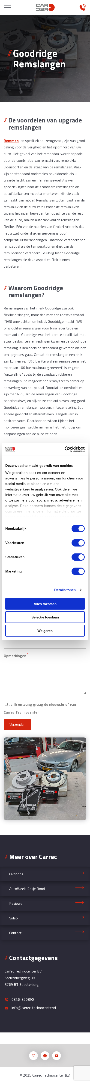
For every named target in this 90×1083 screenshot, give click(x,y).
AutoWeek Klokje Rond (27, 888)
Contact (15, 933)
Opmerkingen (16, 655)
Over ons (16, 874)
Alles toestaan (45, 604)
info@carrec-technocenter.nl (34, 1007)
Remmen (11, 140)
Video (13, 918)
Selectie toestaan (45, 617)
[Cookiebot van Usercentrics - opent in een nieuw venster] (65, 449)
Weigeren (45, 630)
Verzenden (17, 724)
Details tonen (65, 590)
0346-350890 (23, 999)
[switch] (78, 542)
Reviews (15, 903)
